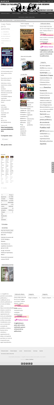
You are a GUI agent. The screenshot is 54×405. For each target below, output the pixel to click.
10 (3, 277)
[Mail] (8, 1)
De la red (49, 84)
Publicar (48, 1)
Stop (12, 276)
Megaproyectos (47, 105)
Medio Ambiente (43, 102)
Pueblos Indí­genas (13, 348)
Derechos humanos (27, 348)
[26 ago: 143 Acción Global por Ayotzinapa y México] (23, 103)
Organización (42, 117)
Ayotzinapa (43, 73)
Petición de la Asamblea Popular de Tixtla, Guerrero (4, 270)
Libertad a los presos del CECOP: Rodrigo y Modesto (7, 236)
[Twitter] (3, 1)
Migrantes (41, 109)
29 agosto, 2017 (6, 33)
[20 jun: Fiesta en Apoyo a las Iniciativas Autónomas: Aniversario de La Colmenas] (2, 155)
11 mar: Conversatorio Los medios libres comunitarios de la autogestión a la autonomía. (11, 164)
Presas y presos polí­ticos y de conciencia (46, 119)
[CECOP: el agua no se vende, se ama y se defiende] (30, 95)
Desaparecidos (44, 93)
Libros (50, 100)
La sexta (46, 100)
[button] (7, 54)
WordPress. (31, 356)
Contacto (44, 1)
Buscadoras (49, 72)
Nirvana (27, 356)
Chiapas (50, 75)
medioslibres (6, 31)
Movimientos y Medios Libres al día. (7, 351)
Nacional (43, 114)
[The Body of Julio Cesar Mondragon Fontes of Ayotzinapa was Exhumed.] (23, 88)
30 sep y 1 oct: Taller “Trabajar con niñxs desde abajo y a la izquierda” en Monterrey (10, 200)
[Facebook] (5, 1)
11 (4, 277)
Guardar (5, 185)
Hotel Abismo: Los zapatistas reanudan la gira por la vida (6, 243)
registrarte (44, 50)
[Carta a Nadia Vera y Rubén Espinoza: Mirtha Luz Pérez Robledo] (23, 95)
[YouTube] (1, 1)
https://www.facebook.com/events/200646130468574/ (7, 127)
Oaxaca (48, 114)
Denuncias (42, 87)
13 (7, 277)
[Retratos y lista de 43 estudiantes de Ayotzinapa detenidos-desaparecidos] (30, 80)
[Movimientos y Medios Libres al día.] (23, 80)
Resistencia (52, 131)
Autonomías (48, 70)
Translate (31, 26)
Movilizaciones (46, 109)
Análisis (42, 68)
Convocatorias (46, 80)
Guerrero (47, 95)
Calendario (6, 37)
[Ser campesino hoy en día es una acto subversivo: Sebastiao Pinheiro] (30, 88)
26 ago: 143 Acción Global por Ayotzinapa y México (7, 250)
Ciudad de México (5, 39)
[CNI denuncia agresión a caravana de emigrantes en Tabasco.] (23, 130)
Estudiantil (42, 95)
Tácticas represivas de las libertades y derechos (46, 138)
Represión (47, 131)
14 (8, 277)
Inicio (39, 1)
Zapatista (43, 144)
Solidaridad (43, 133)
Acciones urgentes (45, 65)
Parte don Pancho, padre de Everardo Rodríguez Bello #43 (7, 230)
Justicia (42, 100)
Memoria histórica (45, 107)
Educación (50, 93)
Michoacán (51, 107)
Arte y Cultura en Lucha (7, 20)
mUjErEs (51, 109)
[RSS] (6, 1)
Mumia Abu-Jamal (45, 111)
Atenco (44, 70)
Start (11, 276)
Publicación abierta (45, 125)
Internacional (45, 98)
